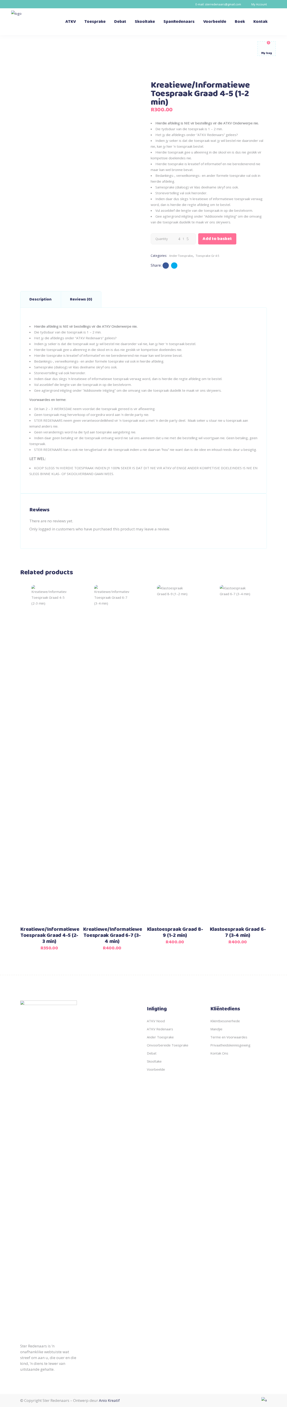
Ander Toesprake (181, 256)
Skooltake (154, 1061)
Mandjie (216, 1029)
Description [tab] (40, 299)
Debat (152, 1053)
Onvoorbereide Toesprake (167, 1045)
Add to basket (217, 238)
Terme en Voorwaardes (228, 1037)
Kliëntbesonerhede (225, 1021)
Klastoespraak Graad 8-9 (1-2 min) (175, 932)
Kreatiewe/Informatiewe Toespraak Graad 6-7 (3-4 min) (112, 935)
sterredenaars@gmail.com (223, 4)
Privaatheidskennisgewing (230, 1045)
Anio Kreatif (109, 1400)
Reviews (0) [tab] (81, 299)
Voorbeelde (156, 1069)
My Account (259, 4)
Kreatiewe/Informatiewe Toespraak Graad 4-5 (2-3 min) (49, 935)
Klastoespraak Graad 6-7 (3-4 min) (238, 932)
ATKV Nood (156, 1021)
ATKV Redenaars (160, 1029)
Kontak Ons (219, 1053)
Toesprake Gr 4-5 (207, 256)
